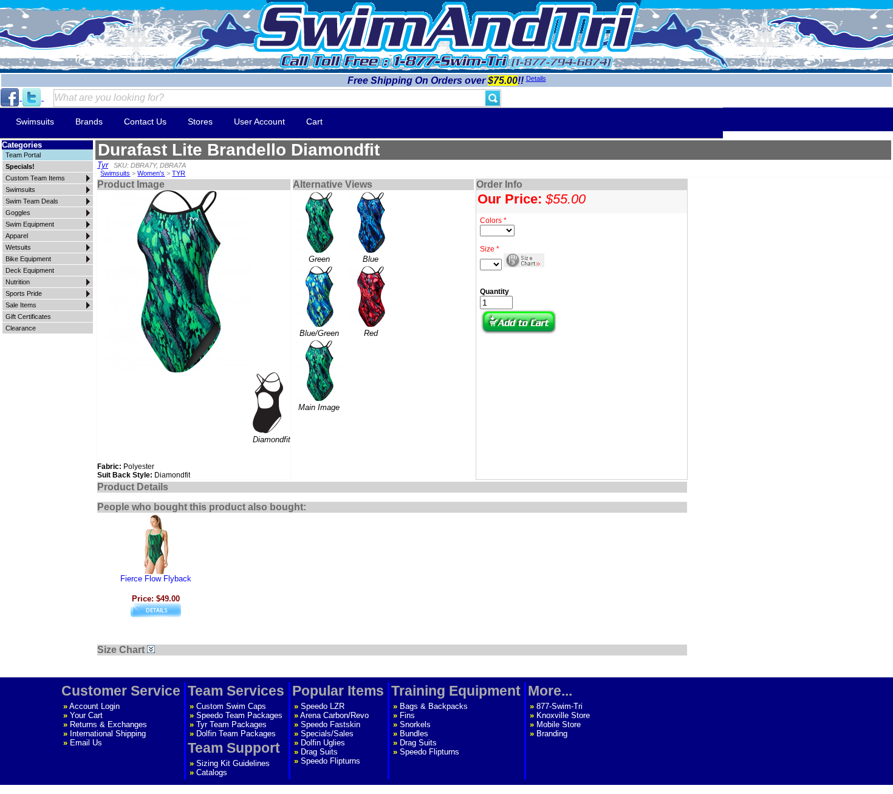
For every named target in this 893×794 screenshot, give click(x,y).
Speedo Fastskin (330, 724)
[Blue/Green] (319, 296)
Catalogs (211, 772)
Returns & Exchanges (108, 724)
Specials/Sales (327, 733)
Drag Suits (319, 751)
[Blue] (370, 222)
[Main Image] (319, 370)
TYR (178, 173)
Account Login (94, 706)
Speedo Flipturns (330, 760)
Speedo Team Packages (239, 715)
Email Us (86, 742)
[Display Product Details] (156, 614)
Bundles (414, 733)
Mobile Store (558, 724)
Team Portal (23, 155)
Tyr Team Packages (231, 724)
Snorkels (415, 724)
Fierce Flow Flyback (155, 578)
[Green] (319, 222)
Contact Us (145, 121)
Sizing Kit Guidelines (233, 763)
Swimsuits (35, 121)
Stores (200, 121)
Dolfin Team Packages (236, 733)
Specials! (20, 166)
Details (536, 78)
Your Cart (86, 715)
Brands (89, 121)
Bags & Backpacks (434, 706)
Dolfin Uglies (323, 742)
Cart (314, 121)
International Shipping (108, 733)
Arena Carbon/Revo (334, 715)
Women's (151, 173)
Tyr (102, 164)
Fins (407, 715)
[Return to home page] (446, 27)
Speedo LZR (322, 706)
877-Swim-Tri (559, 706)
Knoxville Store (563, 715)
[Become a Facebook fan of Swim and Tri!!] (11, 97)
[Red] (370, 296)
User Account (259, 121)
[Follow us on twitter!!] (33, 97)
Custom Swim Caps (231, 706)
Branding (551, 733)
